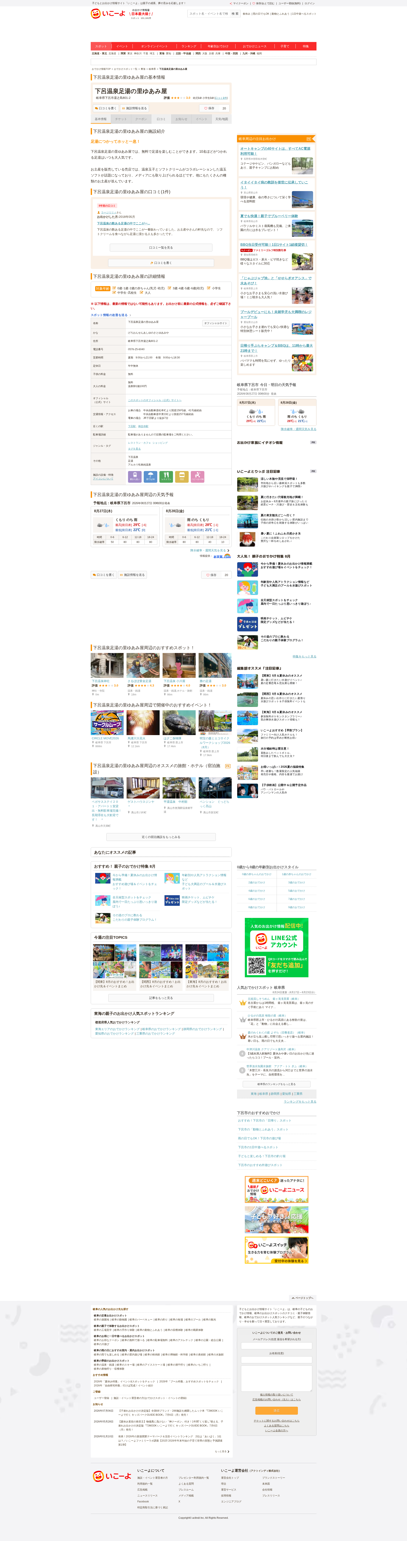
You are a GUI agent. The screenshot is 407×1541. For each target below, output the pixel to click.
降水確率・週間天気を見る (208, 550)
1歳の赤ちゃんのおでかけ (296, 874)
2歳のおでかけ (256, 882)
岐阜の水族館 (216, 1354)
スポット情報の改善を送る (109, 315)
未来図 (266, 1483)
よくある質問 (186, 1483)
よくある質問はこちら (276, 1425)
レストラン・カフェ (139, 442)
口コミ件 (221, 97)
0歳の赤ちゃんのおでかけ (257, 874)
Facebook (143, 1501)
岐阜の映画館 (152, 1354)
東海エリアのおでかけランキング (117, 1029)
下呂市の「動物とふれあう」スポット (263, 1129)
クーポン (141, 119)
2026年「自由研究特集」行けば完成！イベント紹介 (123, 1385)
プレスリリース (271, 1495)
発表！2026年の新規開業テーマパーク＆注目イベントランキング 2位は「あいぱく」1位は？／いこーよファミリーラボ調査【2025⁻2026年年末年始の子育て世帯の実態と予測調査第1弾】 (170, 1440)
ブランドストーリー (273, 1477)
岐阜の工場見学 (103, 1329)
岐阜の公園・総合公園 (208, 1340)
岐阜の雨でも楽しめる (106, 1354)
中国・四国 (231, 53)
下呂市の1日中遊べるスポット (258, 1147)
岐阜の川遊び (101, 1344)
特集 (306, 46)
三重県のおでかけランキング (155, 1033)
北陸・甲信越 (183, 53)
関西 (198, 53)
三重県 (298, 1093)
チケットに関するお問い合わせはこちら (277, 1420)
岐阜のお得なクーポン (106, 1340)
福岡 (259, 53)
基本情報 (101, 119)
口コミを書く (108, 108)
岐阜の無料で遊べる (133, 1340)
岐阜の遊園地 (101, 1319)
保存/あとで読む (265, 3)
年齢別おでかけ (218, 46)
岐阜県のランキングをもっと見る (277, 1084)
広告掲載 (142, 1489)
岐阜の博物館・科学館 (175, 1354)
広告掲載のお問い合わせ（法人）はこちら (276, 1399)
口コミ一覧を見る (161, 247)
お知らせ (181, 119)
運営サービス (228, 1489)
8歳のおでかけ (256, 907)
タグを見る (134, 448)
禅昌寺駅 (143, 426)
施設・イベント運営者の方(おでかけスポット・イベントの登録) (150, 1398)
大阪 (204, 53)
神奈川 (138, 53)
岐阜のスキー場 (126, 1364)
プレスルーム (186, 1489)
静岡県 (275, 1093)
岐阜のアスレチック (181, 1340)
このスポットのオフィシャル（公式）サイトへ (154, 400)
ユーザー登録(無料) (290, 3)
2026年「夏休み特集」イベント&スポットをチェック (124, 1381)
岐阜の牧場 (176, 1319)
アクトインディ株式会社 (265, 1470)
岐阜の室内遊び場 (132, 1354)
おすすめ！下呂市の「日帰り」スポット (264, 1120)
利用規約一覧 (145, 1483)
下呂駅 (132, 426)
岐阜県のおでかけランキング (161, 1029)
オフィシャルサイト (215, 323)
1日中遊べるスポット (304, 13)
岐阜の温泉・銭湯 (104, 1364)
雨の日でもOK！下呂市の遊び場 (259, 1138)
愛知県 (286, 1093)
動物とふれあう (281, 13)
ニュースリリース (147, 1495)
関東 (123, 53)
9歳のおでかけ (296, 907)
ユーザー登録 (101, 1398)
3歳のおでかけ (296, 882)
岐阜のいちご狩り (198, 1364)
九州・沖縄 (249, 53)
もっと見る (221, 1451)
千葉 (145, 53)
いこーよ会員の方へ (276, 1430)
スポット (101, 46)
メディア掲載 (186, 1495)
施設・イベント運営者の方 (152, 1477)
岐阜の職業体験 (194, 1329)
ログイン (310, 3)
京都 (211, 53)
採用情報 (226, 1495)
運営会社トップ (230, 1477)
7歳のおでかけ (296, 899)
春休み (246, 13)
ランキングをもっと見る (300, 1101)
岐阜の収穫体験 (174, 1329)
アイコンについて (103, 478)
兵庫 (217, 53)
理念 (223, 1483)
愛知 (168, 53)
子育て (284, 46)
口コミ (161, 119)
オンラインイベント (154, 46)
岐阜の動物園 (119, 1319)
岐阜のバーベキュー (141, 1319)
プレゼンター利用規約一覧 (193, 1477)
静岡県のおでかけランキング (202, 1029)
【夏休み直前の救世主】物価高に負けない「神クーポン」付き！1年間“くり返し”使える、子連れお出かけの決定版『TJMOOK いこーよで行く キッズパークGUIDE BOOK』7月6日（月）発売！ (170, 1425)
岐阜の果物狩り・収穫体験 (109, 1368)
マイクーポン (240, 3)
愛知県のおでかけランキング (114, 1033)
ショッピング (160, 442)
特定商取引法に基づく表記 (152, 1507)
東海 (161, 53)
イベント (122, 46)
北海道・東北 (99, 53)
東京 (129, 53)
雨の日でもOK (261, 13)
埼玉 (152, 53)
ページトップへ (304, 1297)
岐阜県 (263, 1093)
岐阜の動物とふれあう (150, 1329)
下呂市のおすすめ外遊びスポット (260, 1165)
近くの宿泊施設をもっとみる (161, 837)
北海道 (112, 53)
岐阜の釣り (161, 1319)
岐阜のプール (193, 1319)
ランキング (188, 46)
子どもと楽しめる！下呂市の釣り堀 (262, 1156)
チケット (121, 119)
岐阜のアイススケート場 (151, 1364)
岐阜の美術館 (198, 1354)
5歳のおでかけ (296, 890)
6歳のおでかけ (256, 899)
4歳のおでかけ (256, 890)
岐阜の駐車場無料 (157, 1340)
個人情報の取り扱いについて (276, 1394)
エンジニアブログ (231, 1501)
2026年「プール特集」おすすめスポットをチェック (189, 1381)
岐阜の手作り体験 (124, 1329)
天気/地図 (221, 119)
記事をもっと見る (161, 998)
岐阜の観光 (209, 1319)
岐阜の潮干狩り (176, 1364)
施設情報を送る (136, 108)
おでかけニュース (255, 46)
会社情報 (267, 1489)
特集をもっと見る (304, 656)
